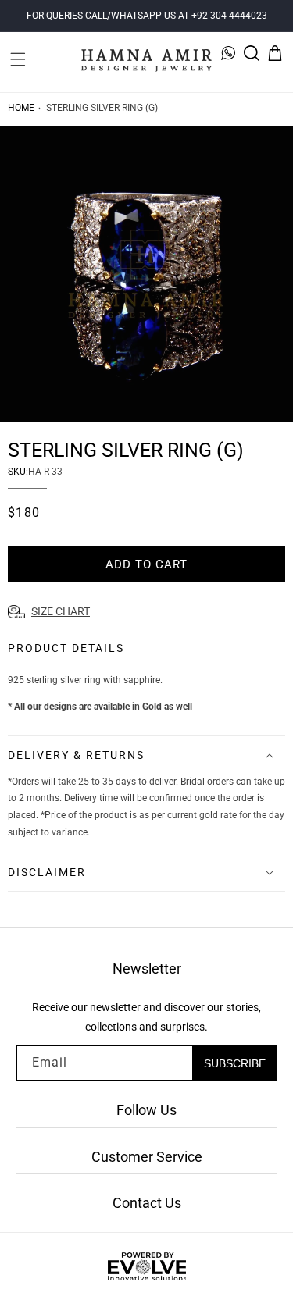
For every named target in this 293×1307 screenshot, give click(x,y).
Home (21, 107)
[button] (18, 53)
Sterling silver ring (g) (102, 107)
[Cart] (275, 53)
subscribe (235, 1063)
